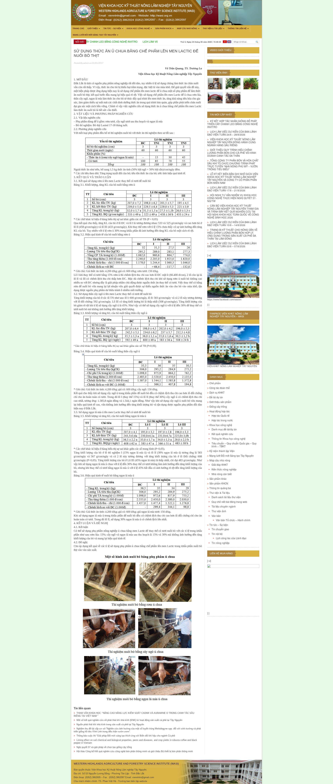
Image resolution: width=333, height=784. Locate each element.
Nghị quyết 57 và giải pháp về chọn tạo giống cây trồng (104, 747)
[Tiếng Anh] (229, 41)
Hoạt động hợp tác (219, 411)
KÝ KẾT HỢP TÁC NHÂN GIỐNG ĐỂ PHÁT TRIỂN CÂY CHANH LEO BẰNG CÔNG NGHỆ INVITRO (232, 124)
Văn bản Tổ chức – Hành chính (233, 520)
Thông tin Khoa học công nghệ (228, 438)
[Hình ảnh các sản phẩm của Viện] (215, 83)
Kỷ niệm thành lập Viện (222, 451)
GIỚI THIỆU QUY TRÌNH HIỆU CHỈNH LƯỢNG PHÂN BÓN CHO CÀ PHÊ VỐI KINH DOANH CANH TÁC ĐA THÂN (231, 152)
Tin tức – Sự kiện (112, 28)
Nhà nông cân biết (222, 474)
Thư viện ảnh (218, 72)
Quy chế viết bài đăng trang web (229, 501)
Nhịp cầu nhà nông (187, 28)
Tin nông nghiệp (220, 543)
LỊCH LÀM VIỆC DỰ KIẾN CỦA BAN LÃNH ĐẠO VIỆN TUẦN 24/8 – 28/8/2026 (232, 133)
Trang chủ (78, 28)
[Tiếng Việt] (225, 41)
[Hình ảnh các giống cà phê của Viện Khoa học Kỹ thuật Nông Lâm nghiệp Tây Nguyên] (251, 83)
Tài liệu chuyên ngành (224, 506)
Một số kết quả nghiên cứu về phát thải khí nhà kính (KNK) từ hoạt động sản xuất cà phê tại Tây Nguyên (129, 720)
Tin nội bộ (217, 534)
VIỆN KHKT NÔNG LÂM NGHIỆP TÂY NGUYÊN (232, 366)
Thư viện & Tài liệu (212, 28)
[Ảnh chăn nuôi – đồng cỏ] (233, 97)
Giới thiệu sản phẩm (220, 402)
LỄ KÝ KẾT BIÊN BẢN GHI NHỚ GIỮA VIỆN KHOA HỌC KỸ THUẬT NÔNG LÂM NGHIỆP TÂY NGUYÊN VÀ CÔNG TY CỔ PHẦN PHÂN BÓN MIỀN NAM (232, 178)
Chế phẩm (215, 383)
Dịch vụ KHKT (217, 392)
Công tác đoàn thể (219, 388)
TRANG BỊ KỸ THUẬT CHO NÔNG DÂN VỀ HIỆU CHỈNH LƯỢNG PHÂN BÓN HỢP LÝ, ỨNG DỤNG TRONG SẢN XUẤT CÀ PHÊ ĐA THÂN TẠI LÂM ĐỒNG (232, 234)
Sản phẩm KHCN (163, 28)
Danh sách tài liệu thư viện (226, 497)
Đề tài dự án (216, 397)
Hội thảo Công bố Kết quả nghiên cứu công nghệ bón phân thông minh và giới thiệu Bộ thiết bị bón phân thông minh (134, 751)
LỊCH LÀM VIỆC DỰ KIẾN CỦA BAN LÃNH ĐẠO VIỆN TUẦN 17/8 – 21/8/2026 (232, 189)
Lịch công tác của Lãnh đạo (231, 538)
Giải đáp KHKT (220, 464)
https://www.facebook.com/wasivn (224, 299)
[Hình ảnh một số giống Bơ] (233, 83)
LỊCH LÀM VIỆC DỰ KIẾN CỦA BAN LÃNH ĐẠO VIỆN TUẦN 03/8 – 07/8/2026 (232, 245)
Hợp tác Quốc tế (220, 415)
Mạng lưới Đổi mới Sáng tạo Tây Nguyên (94, 35)
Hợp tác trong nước (222, 420)
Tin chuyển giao (220, 529)
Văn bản (216, 516)
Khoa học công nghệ (138, 28)
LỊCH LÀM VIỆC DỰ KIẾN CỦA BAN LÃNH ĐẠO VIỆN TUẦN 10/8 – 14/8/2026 (232, 223)
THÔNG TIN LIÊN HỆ (237, 28)
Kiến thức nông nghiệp (224, 469)
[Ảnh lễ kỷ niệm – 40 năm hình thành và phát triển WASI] (215, 97)
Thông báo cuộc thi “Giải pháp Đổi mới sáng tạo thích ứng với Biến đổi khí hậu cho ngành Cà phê (125, 735)
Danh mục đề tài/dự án (224, 429)
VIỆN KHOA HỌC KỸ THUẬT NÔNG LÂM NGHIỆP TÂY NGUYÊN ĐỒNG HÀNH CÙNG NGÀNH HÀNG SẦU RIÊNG (231, 142)
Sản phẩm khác (218, 478)
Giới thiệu (92, 28)
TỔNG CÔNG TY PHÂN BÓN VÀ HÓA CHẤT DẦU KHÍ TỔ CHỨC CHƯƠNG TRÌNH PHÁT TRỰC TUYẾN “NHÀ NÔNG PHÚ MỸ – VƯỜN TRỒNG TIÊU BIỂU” (233, 165)
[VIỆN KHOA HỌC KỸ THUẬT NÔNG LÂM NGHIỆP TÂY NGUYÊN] (233, 278)
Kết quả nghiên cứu (222, 434)
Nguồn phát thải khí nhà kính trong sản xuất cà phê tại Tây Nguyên (110, 724)
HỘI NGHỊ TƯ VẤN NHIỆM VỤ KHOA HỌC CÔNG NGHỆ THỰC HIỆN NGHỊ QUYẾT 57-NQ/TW (232, 198)
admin (86, 63)
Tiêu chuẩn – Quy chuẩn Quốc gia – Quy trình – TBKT (234, 445)
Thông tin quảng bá (220, 488)
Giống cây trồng (218, 406)
